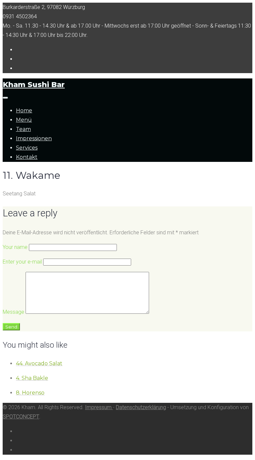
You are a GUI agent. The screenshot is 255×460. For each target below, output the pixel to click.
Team (23, 129)
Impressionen (34, 138)
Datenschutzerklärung (141, 407)
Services (27, 148)
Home (24, 110)
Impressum (99, 407)
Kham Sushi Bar (34, 84)
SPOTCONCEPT (21, 416)
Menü (24, 120)
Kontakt (27, 157)
